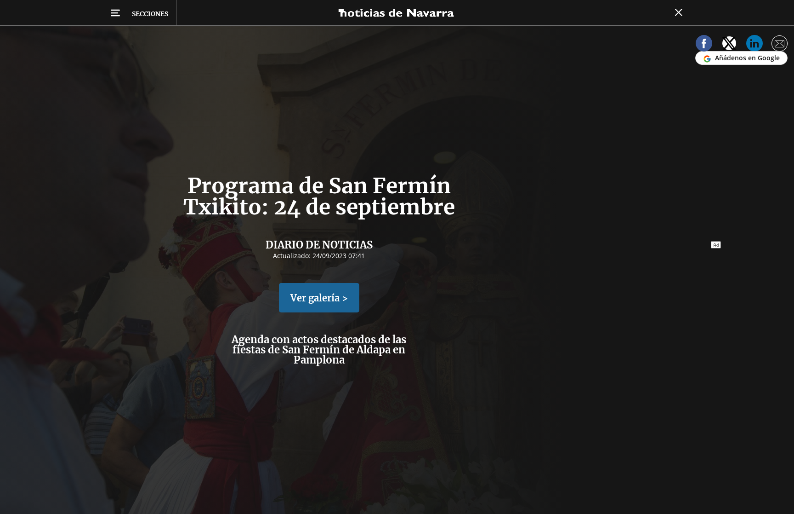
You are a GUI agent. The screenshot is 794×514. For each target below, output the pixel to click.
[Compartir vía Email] (779, 45)
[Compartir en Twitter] (729, 45)
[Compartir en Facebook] (704, 45)
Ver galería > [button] (319, 298)
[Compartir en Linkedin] (754, 45)
